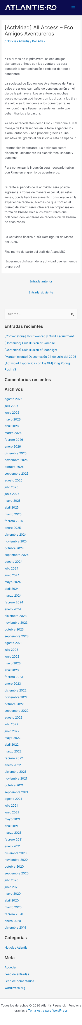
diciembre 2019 (15, 927)
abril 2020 (12, 900)
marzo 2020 (13, 907)
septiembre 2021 (16, 792)
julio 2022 (11, 724)
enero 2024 (13, 609)
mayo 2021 (12, 819)
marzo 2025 (13, 514)
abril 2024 (12, 588)
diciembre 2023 (16, 616)
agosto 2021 (13, 798)
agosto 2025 (13, 480)
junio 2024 (12, 575)
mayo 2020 (13, 893)
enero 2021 (12, 846)
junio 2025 (12, 494)
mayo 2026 (13, 419)
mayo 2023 (13, 663)
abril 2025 (12, 507)
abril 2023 (12, 670)
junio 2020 (12, 887)
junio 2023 (12, 656)
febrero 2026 (14, 439)
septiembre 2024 (17, 555)
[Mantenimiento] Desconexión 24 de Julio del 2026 (40, 356)
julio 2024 (11, 568)
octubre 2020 (14, 866)
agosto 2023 (14, 643)
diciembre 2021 (15, 771)
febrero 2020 (14, 914)
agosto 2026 (14, 399)
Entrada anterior (41, 281)
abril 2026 (12, 426)
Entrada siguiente (41, 292)
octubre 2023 (14, 629)
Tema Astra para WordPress (48, 1010)
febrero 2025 (14, 521)
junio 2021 (12, 812)
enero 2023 (13, 683)
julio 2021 (11, 805)
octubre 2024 (14, 548)
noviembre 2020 (16, 859)
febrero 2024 (14, 602)
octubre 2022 (14, 704)
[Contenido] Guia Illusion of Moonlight (31, 350)
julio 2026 (11, 405)
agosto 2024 (14, 561)
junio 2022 (12, 731)
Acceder (10, 967)
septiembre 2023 (17, 636)
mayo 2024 (13, 582)
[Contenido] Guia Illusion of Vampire (30, 343)
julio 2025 (11, 487)
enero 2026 (13, 446)
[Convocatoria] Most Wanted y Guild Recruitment (39, 336)
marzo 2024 (13, 595)
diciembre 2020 (16, 853)
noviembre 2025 (16, 460)
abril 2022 (12, 744)
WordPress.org (15, 988)
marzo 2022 (13, 751)
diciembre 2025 (15, 453)
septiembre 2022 (16, 710)
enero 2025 (13, 527)
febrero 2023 (14, 676)
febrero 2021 (14, 839)
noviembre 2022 (16, 697)
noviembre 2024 (16, 541)
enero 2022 (13, 765)
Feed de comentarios (19, 981)
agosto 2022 (13, 717)
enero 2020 (13, 921)
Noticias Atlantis (18, 41)
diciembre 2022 (15, 690)
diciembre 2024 (16, 534)
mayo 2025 (13, 500)
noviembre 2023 (16, 622)
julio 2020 (11, 880)
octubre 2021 (14, 785)
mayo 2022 (13, 737)
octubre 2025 (14, 466)
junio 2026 (12, 412)
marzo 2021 (13, 832)
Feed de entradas (17, 974)
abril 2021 (11, 826)
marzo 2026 (13, 433)
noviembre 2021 (16, 778)
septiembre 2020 (17, 873)
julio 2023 (11, 649)
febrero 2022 (14, 758)
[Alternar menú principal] (73, 7)
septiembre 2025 (16, 473)
